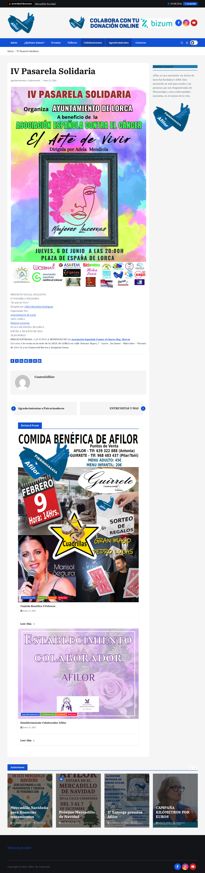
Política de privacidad (19, 847)
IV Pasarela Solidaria (28, 51)
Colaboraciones (93, 42)
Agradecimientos (119, 42)
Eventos (56, 42)
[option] (30, 801)
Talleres (72, 42)
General (52, 598)
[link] (38, 306)
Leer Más (26, 623)
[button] (191, 768)
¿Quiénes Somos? (34, 42)
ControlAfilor (45, 377)
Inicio (14, 42)
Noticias (63, 598)
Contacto (141, 42)
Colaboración (33, 80)
